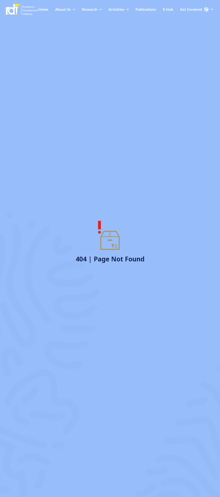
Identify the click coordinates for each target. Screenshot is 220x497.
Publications (146, 9)
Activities (116, 9)
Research (89, 9)
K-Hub (168, 9)
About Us (63, 9)
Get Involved (191, 9)
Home (43, 9)
